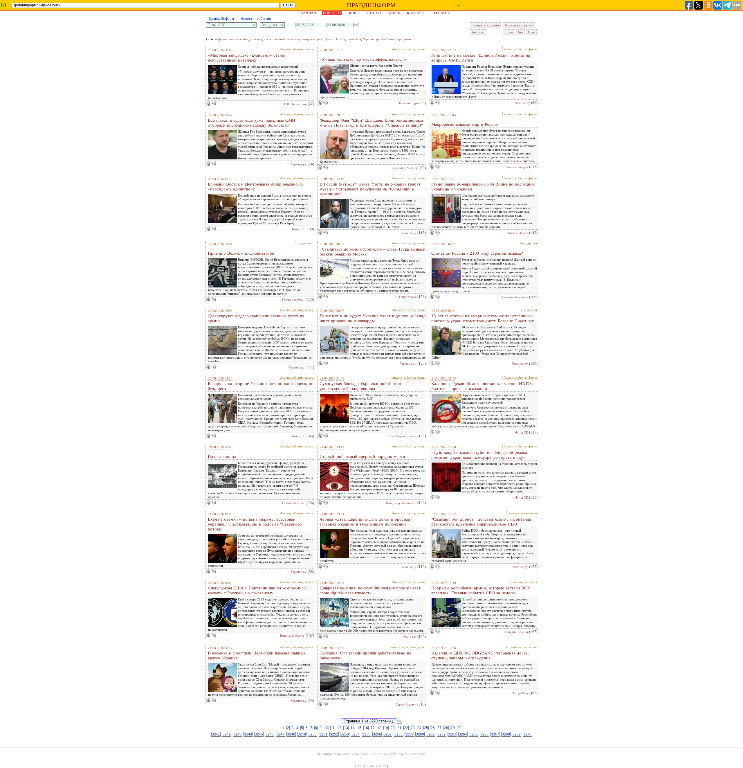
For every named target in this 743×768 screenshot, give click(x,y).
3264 (463, 734)
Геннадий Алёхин (516, 632)
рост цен (256, 39)
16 (366, 728)
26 (433, 728)
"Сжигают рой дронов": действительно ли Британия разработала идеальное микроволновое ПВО (481, 521)
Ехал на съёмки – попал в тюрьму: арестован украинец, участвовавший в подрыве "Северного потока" (255, 524)
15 (359, 728)
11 (333, 728)
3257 (388, 734)
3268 (506, 734)
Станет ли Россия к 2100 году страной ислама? (477, 253)
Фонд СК (298, 229)
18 (379, 728)
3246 (270, 734)
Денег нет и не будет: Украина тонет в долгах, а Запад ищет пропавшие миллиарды (372, 318)
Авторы (478, 32)
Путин (340, 39)
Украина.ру (522, 103)
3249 (302, 734)
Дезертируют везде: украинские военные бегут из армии (256, 318)
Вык (531, 32)
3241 (216, 734)
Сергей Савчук (406, 704)
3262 (441, 734)
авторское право (312, 39)
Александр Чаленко (405, 168)
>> (399, 721)
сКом (509, 32)
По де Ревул (521, 693)
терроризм (403, 39)
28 (446, 728)
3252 (334, 734)
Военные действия (524, 582)
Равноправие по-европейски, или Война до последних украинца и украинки (483, 186)
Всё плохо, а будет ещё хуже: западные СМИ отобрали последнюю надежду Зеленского (251, 122)
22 (406, 728)
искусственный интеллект (281, 39)
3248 (291, 734)
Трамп (329, 39)
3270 (527, 734)
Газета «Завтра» (517, 167)
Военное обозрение (514, 297)
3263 (452, 734)
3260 (420, 734)
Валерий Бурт (408, 103)
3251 (323, 734)
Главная (307, 13)
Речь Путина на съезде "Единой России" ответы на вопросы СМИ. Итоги (480, 57)
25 (426, 728)
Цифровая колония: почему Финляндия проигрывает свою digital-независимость (370, 590)
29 (453, 728)
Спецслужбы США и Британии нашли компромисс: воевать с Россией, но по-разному (257, 590)
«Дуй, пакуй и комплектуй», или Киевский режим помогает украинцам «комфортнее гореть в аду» (479, 455)
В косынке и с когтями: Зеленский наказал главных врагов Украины (257, 655)
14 (353, 728)
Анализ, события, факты (296, 49)
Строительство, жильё (521, 647)
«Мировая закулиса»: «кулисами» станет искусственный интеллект (247, 57)
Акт (520, 32)
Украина (368, 39)
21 (399, 728)
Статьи (374, 13)
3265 (474, 734)
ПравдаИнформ (221, 18)
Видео (353, 13)
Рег (458, 5)
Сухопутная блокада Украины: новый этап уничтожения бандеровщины (360, 386)
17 (373, 728)
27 (439, 728)
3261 (431, 734)
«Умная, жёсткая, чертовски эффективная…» (363, 59)
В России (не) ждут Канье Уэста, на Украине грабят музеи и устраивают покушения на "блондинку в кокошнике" (370, 189)
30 (459, 728)
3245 (259, 734)
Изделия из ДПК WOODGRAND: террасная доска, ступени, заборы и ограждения (480, 655)
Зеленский (354, 39)
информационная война (231, 39)
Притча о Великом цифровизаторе (241, 253)
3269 (517, 734)
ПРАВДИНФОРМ (371, 5)
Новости (332, 13)
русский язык (385, 39)
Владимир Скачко (292, 635)
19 (386, 728)
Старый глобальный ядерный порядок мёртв (362, 456)
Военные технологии (522, 513)
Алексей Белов (518, 233)
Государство (304, 243)
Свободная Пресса (403, 436)
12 (339, 728)
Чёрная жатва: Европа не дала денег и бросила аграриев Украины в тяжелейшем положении (365, 521)
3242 (227, 734)
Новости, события (256, 18)
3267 (495, 734)
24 (419, 728)
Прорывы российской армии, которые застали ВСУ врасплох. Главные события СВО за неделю (480, 590)
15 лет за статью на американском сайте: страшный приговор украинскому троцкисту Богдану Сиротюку (482, 318)
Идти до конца (222, 456)
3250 (313, 734)
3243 (237, 734)
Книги (393, 13)
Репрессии (529, 310)
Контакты (417, 13)
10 (326, 728)
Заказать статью (485, 25)
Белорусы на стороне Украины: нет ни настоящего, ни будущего (260, 386)
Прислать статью (519, 25)
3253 (345, 734)
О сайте (442, 13)
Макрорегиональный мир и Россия (464, 124)
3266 (484, 734)
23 (413, 728)
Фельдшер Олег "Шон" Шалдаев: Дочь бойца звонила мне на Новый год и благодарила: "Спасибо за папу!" (371, 122)
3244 (248, 734)
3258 (398, 734)
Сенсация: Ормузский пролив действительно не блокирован (365, 655)
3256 (377, 734)
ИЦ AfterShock (405, 296)
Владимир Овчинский (401, 503)
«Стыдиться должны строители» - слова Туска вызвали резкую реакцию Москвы (372, 251)
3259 (409, 734)
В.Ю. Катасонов (295, 104)
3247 (280, 734)
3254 (355, 734)
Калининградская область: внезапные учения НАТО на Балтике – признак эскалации (484, 386)
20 (393, 728)
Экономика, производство (407, 647)
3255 (366, 734)
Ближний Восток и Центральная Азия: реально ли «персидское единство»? (256, 186)
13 (346, 728)
